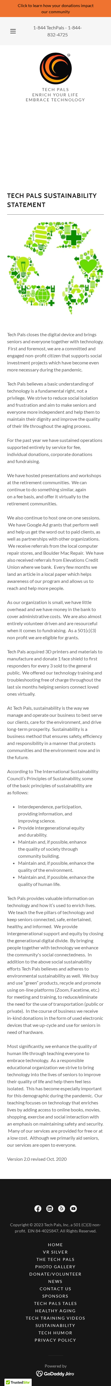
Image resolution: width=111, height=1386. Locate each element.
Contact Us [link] (55, 1288)
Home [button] (55, 1244)
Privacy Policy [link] (55, 1340)
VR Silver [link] (55, 1251)
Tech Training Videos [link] (55, 1318)
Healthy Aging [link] (55, 1310)
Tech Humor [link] (55, 1332)
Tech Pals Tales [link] (55, 1303)
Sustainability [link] (55, 1325)
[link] (55, 68)
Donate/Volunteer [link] (55, 1273)
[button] (13, 31)
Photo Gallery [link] (55, 1266)
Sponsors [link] (55, 1296)
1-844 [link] (39, 27)
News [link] (55, 1281)
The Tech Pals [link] (55, 1259)
